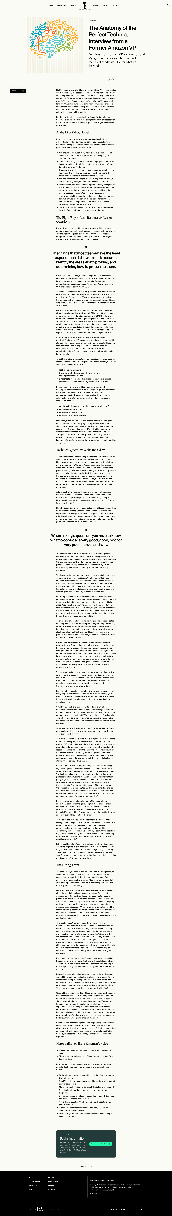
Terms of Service (123, 1209)
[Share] (114, 79)
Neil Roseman (62, 90)
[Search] (168, 5)
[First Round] (84, 5)
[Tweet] (110, 79)
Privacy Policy (113, 1209)
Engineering (93, 20)
